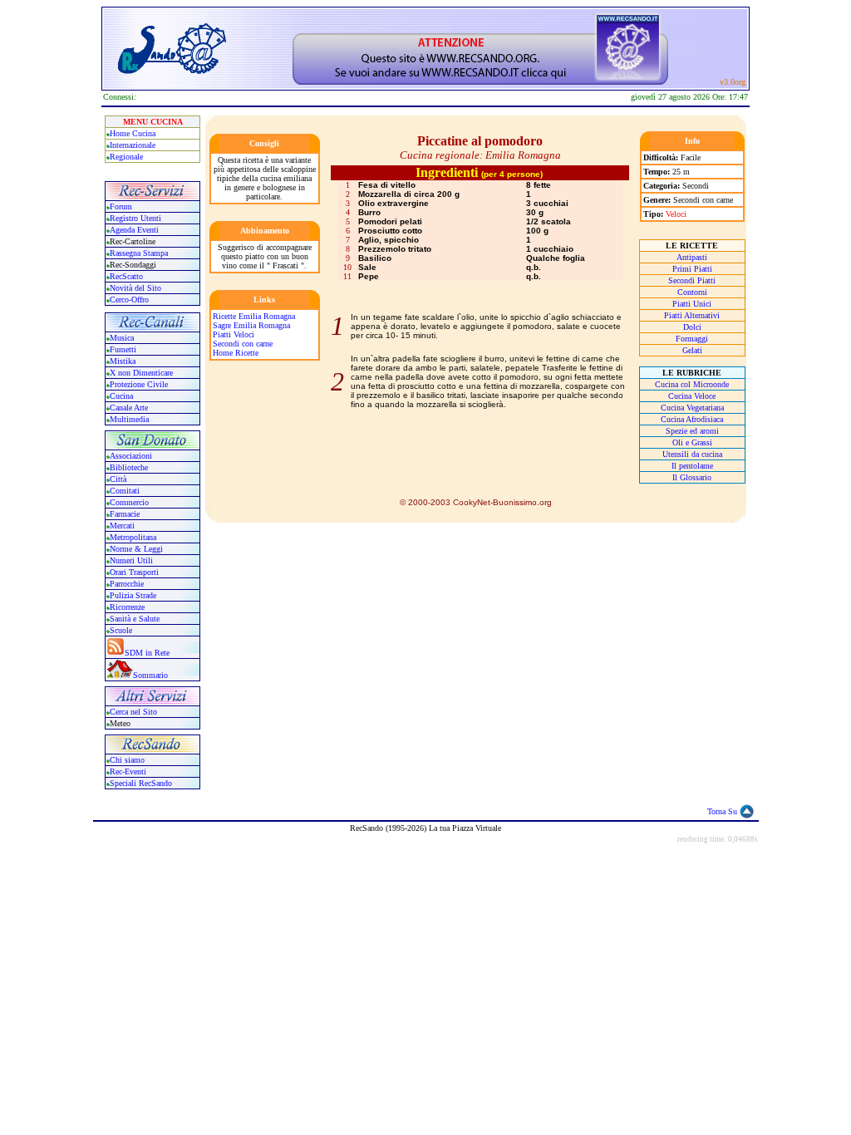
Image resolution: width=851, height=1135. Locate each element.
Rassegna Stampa (139, 253)
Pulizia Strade (133, 595)
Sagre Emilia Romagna (251, 325)
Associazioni (131, 455)
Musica (122, 337)
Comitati (125, 490)
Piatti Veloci (233, 334)
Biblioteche (129, 467)
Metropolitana (133, 537)
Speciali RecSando (141, 783)
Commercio (129, 502)
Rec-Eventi (128, 771)
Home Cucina (132, 133)
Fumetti (123, 349)
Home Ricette (235, 352)
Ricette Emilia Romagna (254, 316)
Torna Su (722, 811)
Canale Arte (129, 407)
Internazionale (132, 145)
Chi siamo (127, 759)
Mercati (122, 525)
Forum (121, 206)
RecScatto (126, 276)
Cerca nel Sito (133, 711)
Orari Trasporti (134, 572)
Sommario (150, 675)
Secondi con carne (243, 343)
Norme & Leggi (136, 548)
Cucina (121, 395)
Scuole (121, 630)
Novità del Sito (135, 287)
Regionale (126, 156)
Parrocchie (127, 583)
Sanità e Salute (135, 618)
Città (118, 479)
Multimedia (129, 419)
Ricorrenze (127, 607)
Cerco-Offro (129, 299)
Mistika (122, 361)
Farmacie (125, 513)
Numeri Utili (132, 560)
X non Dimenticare (141, 372)
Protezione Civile (139, 384)
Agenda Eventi (134, 229)
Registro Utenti (135, 218)
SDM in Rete (147, 652)
